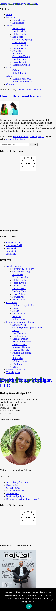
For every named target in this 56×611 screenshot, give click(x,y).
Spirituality (17, 358)
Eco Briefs (17, 274)
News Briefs (18, 299)
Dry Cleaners (19, 333)
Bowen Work (19, 324)
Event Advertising (15, 490)
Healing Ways (37, 136)
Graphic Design (20, 338)
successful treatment (16, 139)
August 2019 (12, 248)
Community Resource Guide (20, 322)
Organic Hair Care (21, 350)
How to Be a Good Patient (21, 96)
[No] (52, 599)
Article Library (13, 266)
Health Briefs (19, 288)
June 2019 (11, 253)
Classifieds (11, 302)
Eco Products (19, 336)
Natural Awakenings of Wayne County (19, 3)
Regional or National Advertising (22, 499)
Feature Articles (20, 136)
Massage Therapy (21, 347)
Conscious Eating (21, 271)
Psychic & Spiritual (21, 352)
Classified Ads (13, 487)
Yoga (15, 366)
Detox (15, 330)
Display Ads (12, 485)
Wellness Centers (20, 361)
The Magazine (13, 372)
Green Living (19, 282)
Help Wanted (18, 313)
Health (15, 310)
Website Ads (12, 493)
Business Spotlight (15, 496)
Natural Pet (17, 296)
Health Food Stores (21, 341)
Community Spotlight (23, 268)
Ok (28, 606)
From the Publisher (15, 369)
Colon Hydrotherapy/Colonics (27, 327)
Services (16, 316)
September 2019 (14, 245)
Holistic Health (19, 344)
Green (15, 308)
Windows (17, 364)
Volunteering (18, 319)
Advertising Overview (17, 482)
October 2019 (13, 242)
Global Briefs (19, 280)
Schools (16, 355)
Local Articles (19, 294)
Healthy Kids (19, 291)
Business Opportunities (23, 305)
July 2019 (11, 251)
